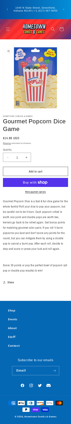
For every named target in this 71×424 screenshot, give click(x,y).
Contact (14, 346)
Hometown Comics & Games (40, 416)
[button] (8, 29)
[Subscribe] (54, 370)
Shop (11, 311)
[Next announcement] (63, 9)
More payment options (35, 191)
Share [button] (10, 282)
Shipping (7, 143)
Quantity (7, 149)
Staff (11, 337)
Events (12, 319)
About (12, 328)
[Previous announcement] (7, 9)
